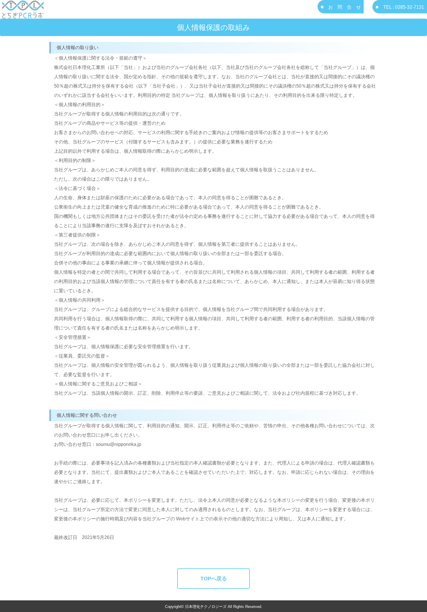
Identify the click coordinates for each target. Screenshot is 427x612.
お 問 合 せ (344, 7)
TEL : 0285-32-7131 (403, 7)
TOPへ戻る (213, 578)
